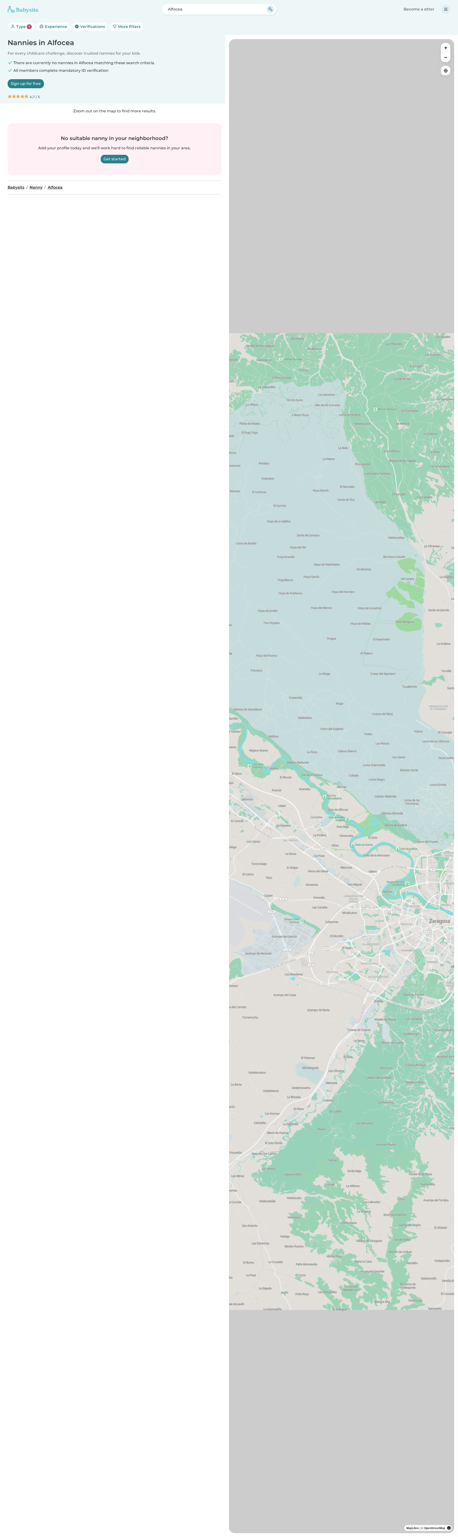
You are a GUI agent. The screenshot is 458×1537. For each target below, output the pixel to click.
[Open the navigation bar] (445, 9)
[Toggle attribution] (449, 1528)
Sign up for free (26, 83)
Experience (55, 26)
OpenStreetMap (434, 1528)
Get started (115, 159)
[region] (341, 786)
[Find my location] (445, 70)
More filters (129, 26)
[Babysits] (23, 9)
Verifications (92, 26)
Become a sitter (419, 9)
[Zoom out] (445, 57)
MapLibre (412, 1528)
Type (22, 26)
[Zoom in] (445, 47)
